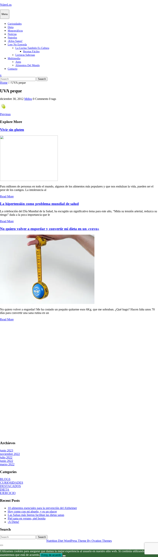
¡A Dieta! (13, 522)
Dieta (10, 27)
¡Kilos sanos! (15, 41)
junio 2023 (6, 450)
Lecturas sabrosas (25, 55)
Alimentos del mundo (27, 65)
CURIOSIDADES (11, 482)
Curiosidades (15, 23)
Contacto (12, 68)
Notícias (12, 34)
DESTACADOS (10, 486)
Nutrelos (12, 37)
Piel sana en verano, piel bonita (26, 518)
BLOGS (5, 479)
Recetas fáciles (31, 51)
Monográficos (15, 30)
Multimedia (14, 58)
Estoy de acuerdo (51, 555)
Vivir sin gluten (12, 130)
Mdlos (28, 98)
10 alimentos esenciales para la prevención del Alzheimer (42, 508)
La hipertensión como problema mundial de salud (39, 204)
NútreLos (6, 4)
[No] (64, 555)
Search (42, 79)
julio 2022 (6, 457)
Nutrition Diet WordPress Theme (79, 540)
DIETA (4, 489)
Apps (18, 61)
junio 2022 (6, 460)
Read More (7, 196)
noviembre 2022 (10, 454)
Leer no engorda (17, 44)
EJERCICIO (8, 493)
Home (4, 82)
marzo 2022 (7, 464)
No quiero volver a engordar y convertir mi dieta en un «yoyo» (49, 229)
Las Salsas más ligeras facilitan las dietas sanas (36, 515)
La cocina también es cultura (32, 48)
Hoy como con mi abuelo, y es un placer (32, 511)
